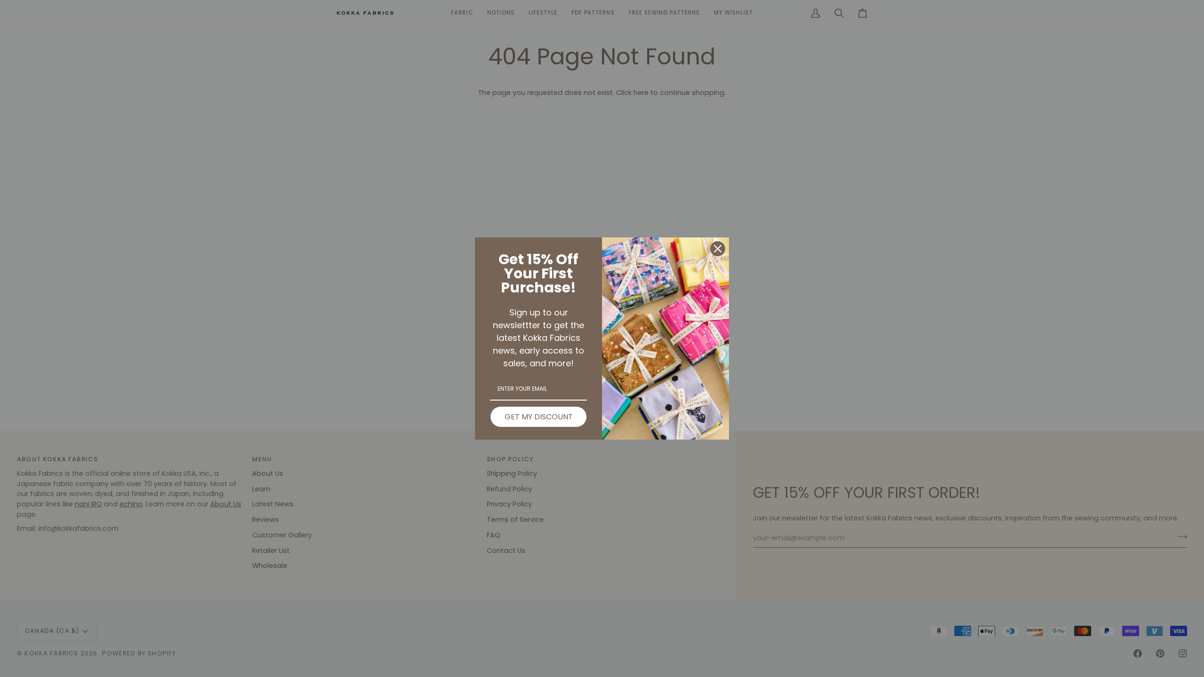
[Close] (717, 248)
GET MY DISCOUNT (539, 416)
